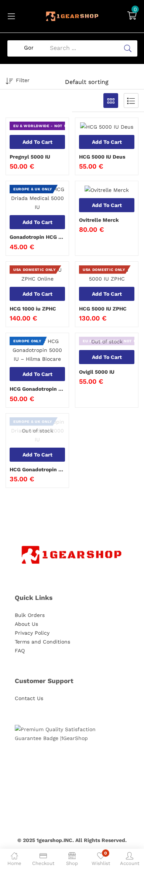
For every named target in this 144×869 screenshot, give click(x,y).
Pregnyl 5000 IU (30, 157)
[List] (131, 100)
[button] (132, 16)
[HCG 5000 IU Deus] (106, 126)
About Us (26, 624)
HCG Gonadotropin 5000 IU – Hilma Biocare (37, 389)
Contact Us (29, 698)
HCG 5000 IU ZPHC (103, 309)
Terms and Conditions (42, 642)
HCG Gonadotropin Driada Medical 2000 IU (37, 469)
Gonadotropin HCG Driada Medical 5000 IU (37, 237)
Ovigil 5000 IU (96, 372)
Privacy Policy (32, 633)
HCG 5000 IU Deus (102, 157)
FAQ (20, 651)
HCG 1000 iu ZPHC (33, 309)
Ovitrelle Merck (99, 220)
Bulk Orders (30, 615)
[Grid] (110, 100)
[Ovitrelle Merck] (106, 189)
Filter (23, 80)
